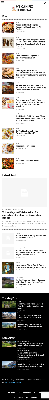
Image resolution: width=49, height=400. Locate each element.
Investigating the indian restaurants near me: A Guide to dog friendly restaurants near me (31, 72)
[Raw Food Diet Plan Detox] (8, 163)
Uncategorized (6, 209)
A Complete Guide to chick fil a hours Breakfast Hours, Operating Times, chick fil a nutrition (31, 87)
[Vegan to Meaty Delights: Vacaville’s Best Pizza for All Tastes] (8, 27)
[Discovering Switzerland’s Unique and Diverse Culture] (9, 325)
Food (17, 22)
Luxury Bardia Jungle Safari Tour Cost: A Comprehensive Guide (30, 306)
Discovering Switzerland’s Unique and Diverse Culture (29, 326)
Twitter (20, 397)
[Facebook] (5, 392)
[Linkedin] (35, 392)
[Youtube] (27, 397)
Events (18, 263)
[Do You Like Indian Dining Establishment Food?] (8, 133)
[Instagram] (20, 392)
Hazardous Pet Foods (25, 146)
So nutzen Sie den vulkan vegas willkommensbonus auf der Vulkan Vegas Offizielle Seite (31, 252)
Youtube (34, 397)
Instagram (27, 392)
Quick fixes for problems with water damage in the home (30, 365)
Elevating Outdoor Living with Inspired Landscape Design (30, 345)
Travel (19, 301)
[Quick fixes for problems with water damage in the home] (9, 364)
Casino (18, 233)
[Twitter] (14, 397)
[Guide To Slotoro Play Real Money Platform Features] (8, 238)
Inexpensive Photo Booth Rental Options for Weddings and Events (31, 266)
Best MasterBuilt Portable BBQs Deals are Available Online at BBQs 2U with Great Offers (31, 118)
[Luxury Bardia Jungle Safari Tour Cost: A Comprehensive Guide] (9, 304)
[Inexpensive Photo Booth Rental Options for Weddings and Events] (8, 268)
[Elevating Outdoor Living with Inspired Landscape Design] (9, 344)
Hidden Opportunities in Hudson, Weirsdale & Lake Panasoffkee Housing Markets (30, 282)
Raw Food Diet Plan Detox (27, 161)
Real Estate (19, 277)
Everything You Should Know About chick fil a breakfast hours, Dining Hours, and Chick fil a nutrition (31, 103)
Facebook (11, 392)
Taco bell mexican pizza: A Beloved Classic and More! (27, 57)
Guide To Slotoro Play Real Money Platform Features (31, 236)
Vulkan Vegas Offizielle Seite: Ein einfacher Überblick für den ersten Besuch (21, 215)
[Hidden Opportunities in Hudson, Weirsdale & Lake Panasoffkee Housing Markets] (8, 282)
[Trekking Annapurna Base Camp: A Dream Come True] (9, 315)
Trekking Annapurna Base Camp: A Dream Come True (29, 316)
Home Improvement (23, 341)
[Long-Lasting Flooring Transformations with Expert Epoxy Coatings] (9, 353)
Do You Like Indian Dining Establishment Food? (27, 132)
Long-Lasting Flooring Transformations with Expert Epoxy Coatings (30, 355)
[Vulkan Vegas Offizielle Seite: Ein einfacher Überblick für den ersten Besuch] (24, 192)
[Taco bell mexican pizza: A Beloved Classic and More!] (8, 58)
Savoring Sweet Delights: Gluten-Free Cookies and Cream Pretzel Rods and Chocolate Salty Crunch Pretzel (31, 43)
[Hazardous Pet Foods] (8, 148)
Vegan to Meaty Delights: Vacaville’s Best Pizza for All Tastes (28, 27)
